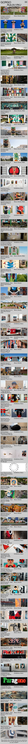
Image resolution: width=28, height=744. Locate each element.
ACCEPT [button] (16, 742)
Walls (23, 16)
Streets (19, 16)
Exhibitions (17, 29)
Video (23, 390)
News (15, 16)
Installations (17, 56)
